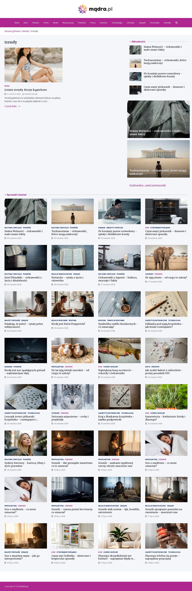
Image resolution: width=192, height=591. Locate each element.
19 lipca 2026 (106, 469)
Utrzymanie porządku (160, 227)
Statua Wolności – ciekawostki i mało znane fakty (163, 48)
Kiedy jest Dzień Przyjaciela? (68, 323)
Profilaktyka (57, 367)
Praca (92, 22)
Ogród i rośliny (110, 367)
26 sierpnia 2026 (14, 330)
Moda (55, 22)
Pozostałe (154, 22)
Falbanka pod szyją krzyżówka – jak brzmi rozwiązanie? (164, 325)
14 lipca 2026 (153, 562)
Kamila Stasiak (31, 93)
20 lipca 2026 (59, 469)
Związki (142, 22)
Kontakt (167, 22)
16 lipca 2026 (12, 562)
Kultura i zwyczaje (13, 227)
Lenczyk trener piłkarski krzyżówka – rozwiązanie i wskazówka (20, 419)
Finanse (35, 22)
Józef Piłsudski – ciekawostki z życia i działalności (23, 279)
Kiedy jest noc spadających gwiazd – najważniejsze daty (24, 372)
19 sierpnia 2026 (14, 469)
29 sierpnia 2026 (108, 238)
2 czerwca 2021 (14, 93)
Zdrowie (130, 22)
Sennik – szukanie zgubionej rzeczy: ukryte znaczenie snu (115, 464)
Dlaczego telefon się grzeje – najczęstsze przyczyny (162, 557)
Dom (26, 22)
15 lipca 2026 (106, 562)
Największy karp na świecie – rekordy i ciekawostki (115, 372)
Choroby (149, 274)
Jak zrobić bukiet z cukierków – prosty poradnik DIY (164, 372)
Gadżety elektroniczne (156, 320)
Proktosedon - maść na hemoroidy (147, 185)
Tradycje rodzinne (115, 320)
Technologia (117, 22)
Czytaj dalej (10, 106)
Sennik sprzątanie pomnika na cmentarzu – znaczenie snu (163, 511)
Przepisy (155, 367)
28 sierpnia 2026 (14, 284)
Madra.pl (24, 586)
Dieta (17, 22)
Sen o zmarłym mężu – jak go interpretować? (22, 557)
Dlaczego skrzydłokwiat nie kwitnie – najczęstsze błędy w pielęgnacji (115, 558)
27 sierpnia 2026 (108, 284)
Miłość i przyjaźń (12, 320)
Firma (46, 22)
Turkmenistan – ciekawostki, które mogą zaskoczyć (69, 233)
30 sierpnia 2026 (14, 238)
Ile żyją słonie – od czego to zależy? (166, 277)
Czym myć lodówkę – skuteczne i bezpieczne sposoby (71, 557)
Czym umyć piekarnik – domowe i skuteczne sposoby (164, 88)
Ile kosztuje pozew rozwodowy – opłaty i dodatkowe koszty (163, 75)
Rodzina (103, 22)
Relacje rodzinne (59, 320)
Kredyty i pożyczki (114, 227)
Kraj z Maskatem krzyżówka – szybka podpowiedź (116, 418)
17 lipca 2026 (106, 516)
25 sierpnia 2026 (108, 330)
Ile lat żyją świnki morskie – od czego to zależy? (70, 372)
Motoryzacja (68, 22)
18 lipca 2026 (12, 516)
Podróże (82, 22)
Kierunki (8, 367)
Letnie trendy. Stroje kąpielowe (25, 89)
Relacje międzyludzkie (61, 274)
